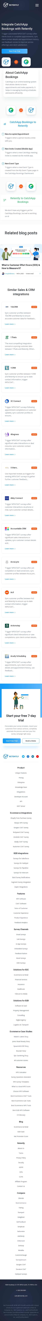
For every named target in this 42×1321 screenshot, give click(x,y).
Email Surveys (21, 934)
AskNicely (21, 1236)
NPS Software (21, 899)
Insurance (21, 984)
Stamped (21, 1212)
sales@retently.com (21, 1296)
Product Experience (21, 918)
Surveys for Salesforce (21, 858)
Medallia (21, 1250)
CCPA (21, 1177)
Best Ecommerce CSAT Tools (21, 1096)
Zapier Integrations (21, 887)
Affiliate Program (21, 1181)
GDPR (21, 1167)
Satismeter (21, 1231)
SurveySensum (21, 1260)
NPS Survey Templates (21, 1082)
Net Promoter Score (21, 1136)
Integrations (21, 792)
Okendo (21, 1198)
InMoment (21, 1241)
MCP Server (21, 806)
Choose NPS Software (21, 1091)
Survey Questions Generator (21, 1077)
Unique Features (21, 773)
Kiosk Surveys (21, 958)
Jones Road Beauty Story (21, 1041)
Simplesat (21, 1227)
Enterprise (21, 782)
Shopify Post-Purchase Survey (21, 818)
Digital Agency (21, 1020)
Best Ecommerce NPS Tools (21, 1105)
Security (21, 1163)
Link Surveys (21, 939)
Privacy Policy (21, 1158)
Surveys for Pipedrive (21, 868)
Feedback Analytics (21, 922)
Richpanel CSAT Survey (21, 832)
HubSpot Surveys (21, 1274)
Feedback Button (21, 953)
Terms (21, 1153)
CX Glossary (21, 1115)
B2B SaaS (21, 1132)
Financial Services (21, 980)
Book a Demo (31, 741)
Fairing (21, 1208)
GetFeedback (21, 1222)
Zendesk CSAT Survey (21, 837)
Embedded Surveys (21, 949)
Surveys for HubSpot (21, 863)
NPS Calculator (21, 1072)
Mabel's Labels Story (21, 1037)
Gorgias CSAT (21, 1264)
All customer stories (21, 1060)
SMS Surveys (21, 963)
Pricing (21, 778)
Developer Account (21, 797)
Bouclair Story (21, 1051)
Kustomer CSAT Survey (21, 846)
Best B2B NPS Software (21, 1110)
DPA (21, 1172)
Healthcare (21, 989)
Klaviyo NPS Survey (21, 823)
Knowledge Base (21, 787)
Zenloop (21, 1246)
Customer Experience (21, 913)
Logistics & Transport (21, 1025)
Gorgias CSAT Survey (21, 827)
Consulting (21, 1015)
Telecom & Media (21, 994)
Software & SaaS (21, 1006)
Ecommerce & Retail (21, 975)
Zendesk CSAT (21, 1269)
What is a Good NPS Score (21, 1086)
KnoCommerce (21, 1203)
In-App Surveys (21, 944)
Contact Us (21, 1186)
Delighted (21, 1217)
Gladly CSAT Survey (21, 842)
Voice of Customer (21, 908)
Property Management (21, 1010)
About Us (21, 1148)
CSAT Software (21, 904)
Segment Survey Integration (21, 882)
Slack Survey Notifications (21, 877)
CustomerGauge (21, 1255)
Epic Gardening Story (21, 1056)
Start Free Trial (14, 51)
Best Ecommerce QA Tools (21, 1101)
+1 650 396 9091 (21, 1290)
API (21, 801)
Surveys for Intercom (21, 873)
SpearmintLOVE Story (21, 1046)
